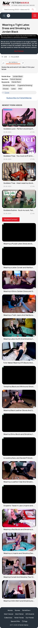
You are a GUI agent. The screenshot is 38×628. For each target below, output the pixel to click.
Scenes (17, 610)
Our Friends (30, 618)
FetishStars (26, 610)
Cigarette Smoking (25, 85)
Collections (8, 618)
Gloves (5, 89)
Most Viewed (8, 614)
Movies (10, 610)
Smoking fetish (9, 85)
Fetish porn (16, 82)
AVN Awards (30, 614)
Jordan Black (17, 76)
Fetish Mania (23, 625)
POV (20, 89)
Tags (25, 621)
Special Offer (15, 621)
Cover (7, 92)
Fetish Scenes (15, 79)
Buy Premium (19, 51)
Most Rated (19, 614)
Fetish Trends (19, 618)
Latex (13, 89)
